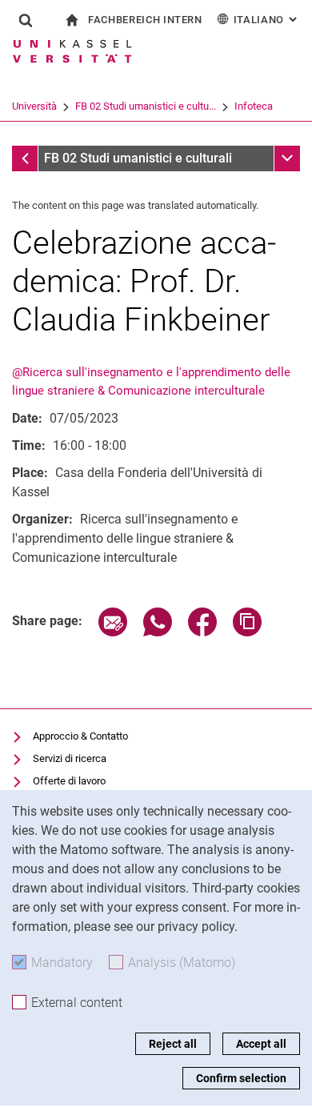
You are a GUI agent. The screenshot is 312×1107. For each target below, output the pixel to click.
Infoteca (253, 106)
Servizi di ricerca (69, 758)
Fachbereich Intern (145, 20)
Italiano (267, 20)
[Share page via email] (112, 632)
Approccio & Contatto (80, 736)
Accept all (261, 1043)
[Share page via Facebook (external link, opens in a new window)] (202, 632)
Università (34, 106)
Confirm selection (241, 1078)
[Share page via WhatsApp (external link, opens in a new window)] (157, 632)
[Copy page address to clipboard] (247, 632)
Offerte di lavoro (69, 781)
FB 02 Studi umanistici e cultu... (145, 106)
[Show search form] (26, 20)
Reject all (173, 1043)
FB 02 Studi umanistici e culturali (138, 158)
